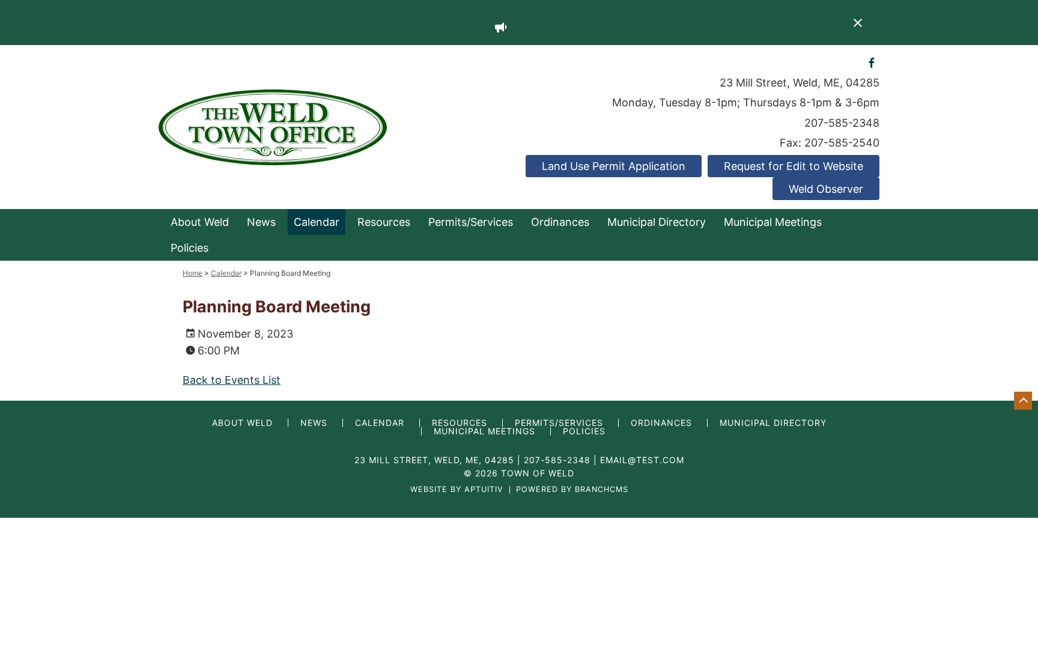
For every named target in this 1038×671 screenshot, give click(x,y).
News (261, 222)
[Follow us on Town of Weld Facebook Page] (871, 62)
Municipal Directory (656, 222)
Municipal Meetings (773, 222)
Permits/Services (470, 222)
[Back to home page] (273, 126)
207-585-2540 (841, 142)
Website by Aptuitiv (456, 490)
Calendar (316, 222)
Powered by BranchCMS (572, 490)
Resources (383, 222)
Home (192, 273)
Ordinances (560, 222)
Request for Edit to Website (793, 166)
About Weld (200, 222)
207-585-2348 (841, 123)
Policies (189, 247)
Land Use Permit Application (613, 166)
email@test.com (642, 460)
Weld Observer (826, 189)
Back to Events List (232, 380)
